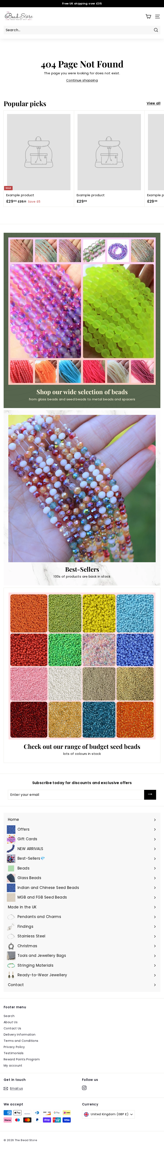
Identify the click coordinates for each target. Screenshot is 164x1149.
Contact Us (12, 1028)
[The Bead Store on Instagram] (84, 1087)
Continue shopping (82, 80)
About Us (11, 1022)
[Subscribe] (150, 795)
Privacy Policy (14, 1047)
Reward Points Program (22, 1059)
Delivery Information (20, 1034)
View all (153, 103)
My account (13, 1065)
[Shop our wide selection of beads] (82, 311)
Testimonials (14, 1053)
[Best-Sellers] (82, 488)
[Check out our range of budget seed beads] (82, 666)
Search (9, 1016)
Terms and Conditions (21, 1041)
